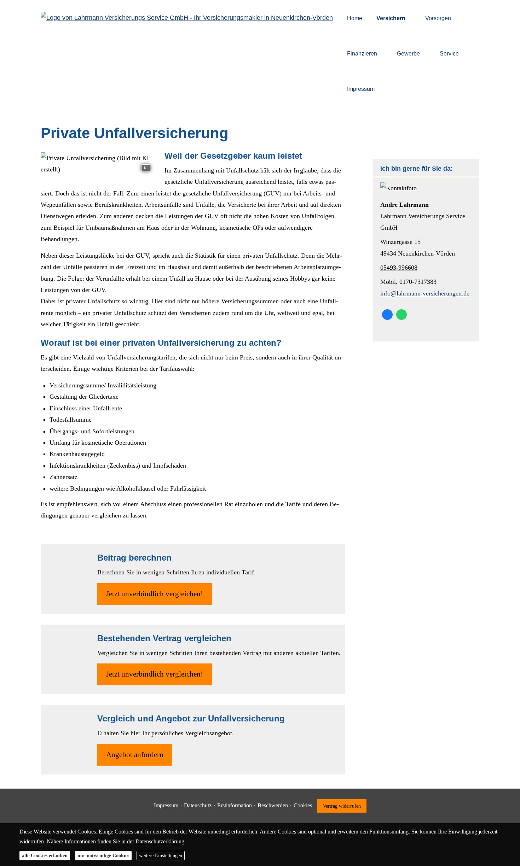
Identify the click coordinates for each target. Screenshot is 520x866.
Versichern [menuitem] (390, 18)
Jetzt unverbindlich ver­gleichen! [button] (154, 594)
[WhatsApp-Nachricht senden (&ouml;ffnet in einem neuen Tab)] (401, 314)
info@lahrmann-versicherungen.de (424, 293)
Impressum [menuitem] (361, 89)
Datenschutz (198, 805)
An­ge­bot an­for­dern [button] (134, 754)
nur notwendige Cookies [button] (103, 855)
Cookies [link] (303, 805)
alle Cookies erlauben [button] (45, 855)
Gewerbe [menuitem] (408, 54)
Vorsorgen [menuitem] (438, 18)
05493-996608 (398, 267)
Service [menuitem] (449, 54)
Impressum (166, 805)
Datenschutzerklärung (159, 841)
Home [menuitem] (354, 18)
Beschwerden (273, 805)
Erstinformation (234, 805)
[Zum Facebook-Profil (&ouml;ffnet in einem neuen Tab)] (387, 314)
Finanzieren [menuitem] (362, 54)
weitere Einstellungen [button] (160, 855)
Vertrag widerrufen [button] (342, 806)
